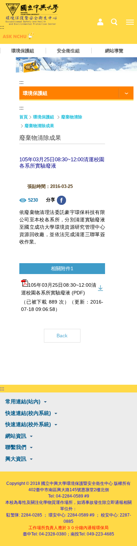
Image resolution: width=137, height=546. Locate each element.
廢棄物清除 (71, 117)
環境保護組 (22, 50)
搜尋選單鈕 (114, 22)
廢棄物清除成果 (39, 125)
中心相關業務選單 (100, 22)
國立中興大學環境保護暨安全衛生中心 (77, 483)
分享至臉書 (61, 200)
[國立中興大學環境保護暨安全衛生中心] (32, 14)
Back (62, 335)
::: (2, 27)
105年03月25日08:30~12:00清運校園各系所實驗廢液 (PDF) (58, 288)
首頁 (23, 117)
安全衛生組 (68, 50)
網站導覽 (114, 50)
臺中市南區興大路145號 (58, 489)
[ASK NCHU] (17, 37)
